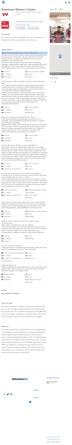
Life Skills (27, 12)
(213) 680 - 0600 (25, 25)
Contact (30, 402)
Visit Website (21, 28)
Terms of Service (50, 437)
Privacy (58, 437)
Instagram (11, 394)
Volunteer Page (33, 28)
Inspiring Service (52, 439)
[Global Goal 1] (5, 25)
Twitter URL (55, 81)
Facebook (4, 394)
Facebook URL (51, 81)
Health (20, 12)
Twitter (8, 394)
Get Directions (57, 74)
